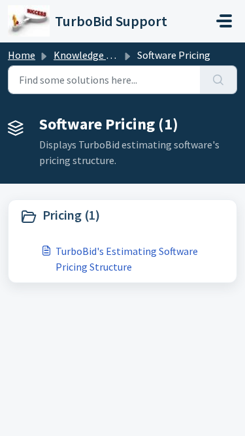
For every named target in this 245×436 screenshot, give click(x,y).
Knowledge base (90, 54)
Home (21, 54)
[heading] (122, 216)
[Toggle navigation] (224, 21)
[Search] (218, 79)
